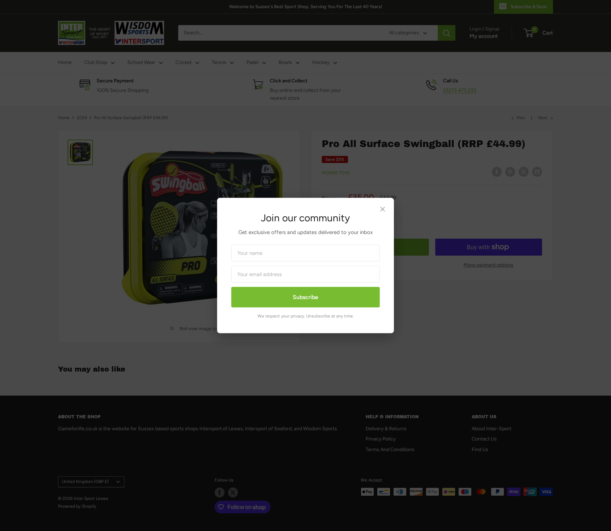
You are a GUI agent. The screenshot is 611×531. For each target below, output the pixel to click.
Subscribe (305, 297)
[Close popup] (383, 210)
